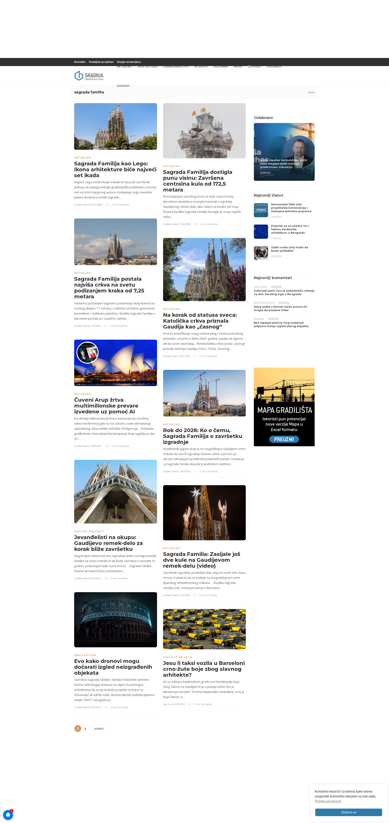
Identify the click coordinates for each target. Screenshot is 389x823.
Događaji (274, 66)
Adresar (123, 85)
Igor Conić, (168, 704)
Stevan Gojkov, (171, 356)
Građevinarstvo (175, 66)
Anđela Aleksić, (82, 204)
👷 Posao (254, 66)
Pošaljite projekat (101, 61)
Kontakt (79, 61)
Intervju (201, 66)
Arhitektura (147, 66)
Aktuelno (124, 66)
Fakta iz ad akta (177, 657)
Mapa (238, 66)
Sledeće (99, 728)
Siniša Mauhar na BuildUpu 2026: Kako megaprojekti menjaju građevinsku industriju (283, 163)
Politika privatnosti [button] (328, 801)
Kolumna (221, 66)
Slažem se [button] (348, 812)
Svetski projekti (89, 531)
